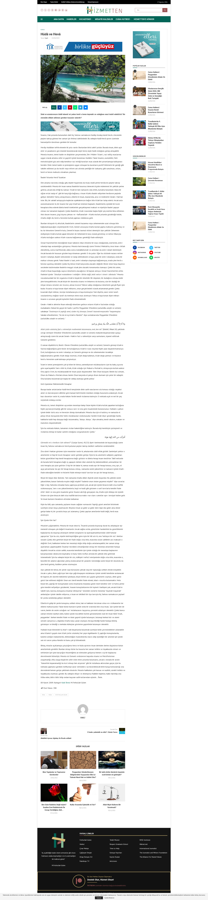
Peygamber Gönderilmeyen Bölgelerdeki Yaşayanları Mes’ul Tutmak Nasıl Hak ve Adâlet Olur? (83, 774)
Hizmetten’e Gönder (144, 19)
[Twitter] (45, 10)
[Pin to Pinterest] (70, 107)
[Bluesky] (66, 10)
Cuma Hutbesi (123, 19)
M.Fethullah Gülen (61, 695)
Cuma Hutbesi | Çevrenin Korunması (155, 179)
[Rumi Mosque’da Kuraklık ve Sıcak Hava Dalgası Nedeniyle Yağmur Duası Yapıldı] (139, 210)
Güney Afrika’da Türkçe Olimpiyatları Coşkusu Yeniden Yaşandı (156, 141)
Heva (43, 695)
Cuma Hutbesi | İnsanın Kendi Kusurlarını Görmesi (155, 109)
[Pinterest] (52, 10)
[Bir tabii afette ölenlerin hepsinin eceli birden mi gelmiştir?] (111, 760)
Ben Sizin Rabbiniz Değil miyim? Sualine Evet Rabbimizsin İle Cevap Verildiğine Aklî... (54, 807)
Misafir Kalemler (104, 19)
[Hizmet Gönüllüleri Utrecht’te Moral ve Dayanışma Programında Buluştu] (139, 165)
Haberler (71, 19)
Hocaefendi (85, 19)
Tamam (99, 898)
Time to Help (114, 848)
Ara (164, 10)
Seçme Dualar (115, 857)
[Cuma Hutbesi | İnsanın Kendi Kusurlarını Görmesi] (139, 110)
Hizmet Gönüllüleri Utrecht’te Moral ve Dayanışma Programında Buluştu (155, 166)
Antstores (113, 861)
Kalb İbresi (66, 682)
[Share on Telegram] (80, 107)
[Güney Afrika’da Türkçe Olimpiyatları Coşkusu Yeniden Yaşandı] (139, 141)
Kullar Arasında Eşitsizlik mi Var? (83, 805)
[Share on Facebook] (59, 107)
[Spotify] (62, 10)
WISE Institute (145, 840)
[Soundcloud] (59, 10)
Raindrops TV (84, 861)
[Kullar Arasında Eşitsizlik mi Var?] (83, 792)
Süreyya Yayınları (116, 853)
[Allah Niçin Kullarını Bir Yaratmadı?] (111, 792)
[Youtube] (55, 10)
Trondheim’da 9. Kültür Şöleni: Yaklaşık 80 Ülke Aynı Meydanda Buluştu (156, 125)
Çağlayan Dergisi (86, 853)
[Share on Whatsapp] (75, 107)
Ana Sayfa (59, 19)
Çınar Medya (84, 848)
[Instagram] (49, 10)
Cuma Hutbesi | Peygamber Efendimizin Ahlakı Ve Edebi (156, 75)
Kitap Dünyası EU (86, 857)
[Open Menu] (42, 19)
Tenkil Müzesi (114, 840)
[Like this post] (54, 107)
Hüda (50, 695)
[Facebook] (42, 10)
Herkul (82, 844)
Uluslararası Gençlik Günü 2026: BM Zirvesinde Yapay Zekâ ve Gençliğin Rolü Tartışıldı (156, 93)
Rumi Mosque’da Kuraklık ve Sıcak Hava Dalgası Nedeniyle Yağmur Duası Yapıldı (156, 210)
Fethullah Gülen (85, 840)
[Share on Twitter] (65, 107)
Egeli (46, 38)
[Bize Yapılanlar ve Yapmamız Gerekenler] (54, 760)
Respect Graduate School (119, 844)
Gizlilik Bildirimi (109, 898)
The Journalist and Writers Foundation (153, 853)
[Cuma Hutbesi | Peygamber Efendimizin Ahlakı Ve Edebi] (139, 75)
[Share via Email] (85, 107)
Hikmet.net (144, 844)
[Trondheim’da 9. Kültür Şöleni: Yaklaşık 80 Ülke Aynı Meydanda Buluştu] (139, 124)
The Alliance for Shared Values (151, 857)
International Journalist (148, 848)
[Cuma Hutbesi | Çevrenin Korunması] (139, 181)
